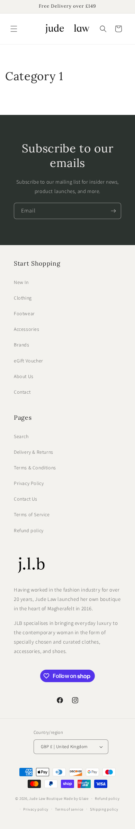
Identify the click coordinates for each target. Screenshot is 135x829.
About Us (24, 376)
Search (21, 436)
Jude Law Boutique (46, 798)
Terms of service (69, 809)
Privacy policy (35, 809)
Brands (21, 345)
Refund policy (29, 530)
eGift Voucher (28, 361)
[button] (13, 28)
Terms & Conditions (35, 467)
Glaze (84, 798)
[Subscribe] (113, 211)
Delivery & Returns (33, 452)
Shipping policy (104, 809)
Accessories (26, 329)
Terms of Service (32, 514)
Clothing (23, 298)
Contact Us (25, 499)
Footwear (24, 313)
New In (21, 282)
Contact (22, 392)
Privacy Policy (29, 483)
